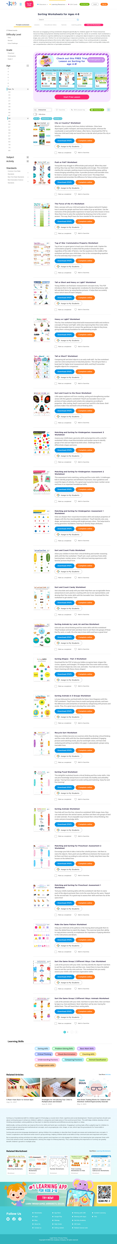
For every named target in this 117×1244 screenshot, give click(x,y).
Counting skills (88, 1054)
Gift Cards (73, 4)
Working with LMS (80, 1213)
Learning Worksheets (103, 1151)
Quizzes (63, 25)
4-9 (9, 121)
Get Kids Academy (80, 1220)
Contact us (37, 1228)
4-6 (9, 112)
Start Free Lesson (72, 97)
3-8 (9, 104)
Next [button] (112, 1091)
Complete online (85, 141)
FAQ (95, 1216)
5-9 (9, 133)
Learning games (76, 25)
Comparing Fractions (73, 1060)
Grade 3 (10, 59)
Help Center (58, 1224)
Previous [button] (5, 1091)
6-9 (9, 142)
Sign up (104, 4)
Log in (95, 4)
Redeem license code (81, 1228)
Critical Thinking (44, 1054)
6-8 (9, 139)
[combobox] (44, 109)
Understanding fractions (48, 1060)
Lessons (36, 25)
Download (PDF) (64, 141)
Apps (36, 1216)
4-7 (9, 115)
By (35, 110)
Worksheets (38, 1213)
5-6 (9, 124)
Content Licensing (100, 1213)
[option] (23, 1091)
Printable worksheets (22, 25)
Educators (42, 4)
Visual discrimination (66, 1054)
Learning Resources (58, 4)
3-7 (9, 101)
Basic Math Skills (87, 1048)
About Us (37, 1224)
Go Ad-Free (84, 4)
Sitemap (57, 1220)
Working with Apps (80, 1216)
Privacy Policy (62, 1238)
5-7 (9, 127)
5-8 (9, 130)
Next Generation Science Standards (15, 181)
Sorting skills (43, 1048)
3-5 (9, 95)
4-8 (9, 118)
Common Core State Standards (14, 172)
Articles (108, 1074)
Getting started (59, 1228)
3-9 (9, 107)
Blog (35, 1220)
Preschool (11, 53)
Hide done (42, 114)
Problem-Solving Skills (64, 1048)
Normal (10, 40)
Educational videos (50, 25)
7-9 (9, 147)
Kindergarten (12, 56)
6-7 (9, 136)
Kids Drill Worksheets (94, 25)
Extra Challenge (13, 43)
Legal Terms (53, 1238)
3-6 (9, 98)
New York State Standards (16, 177)
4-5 (9, 109)
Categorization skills (46, 1065)
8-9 (9, 150)
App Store (57, 1213)
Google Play (58, 1216)
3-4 (9, 92)
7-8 (9, 145)
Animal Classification (97, 1060)
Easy (9, 37)
